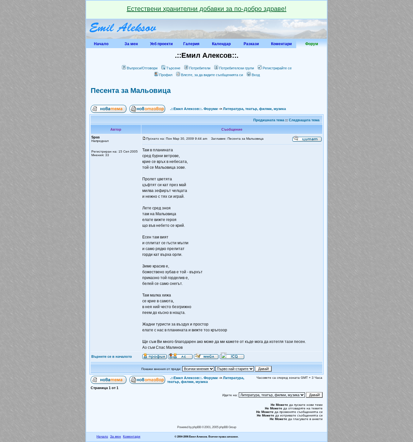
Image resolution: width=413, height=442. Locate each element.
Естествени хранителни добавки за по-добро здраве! (207, 8)
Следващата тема (304, 120)
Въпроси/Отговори (142, 68)
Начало (101, 44)
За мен (131, 44)
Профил (165, 75)
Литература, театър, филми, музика (254, 109)
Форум (311, 44)
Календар (221, 44)
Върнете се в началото (111, 356)
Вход (256, 75)
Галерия (191, 44)
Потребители (199, 68)
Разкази (251, 44)
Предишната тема (268, 120)
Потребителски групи (236, 68)
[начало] (123, 37)
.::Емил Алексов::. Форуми (194, 109)
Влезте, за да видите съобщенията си (212, 75)
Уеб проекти (161, 44)
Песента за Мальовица (131, 90)
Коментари (281, 44)
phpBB (196, 427)
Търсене (173, 68)
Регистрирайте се (277, 68)
